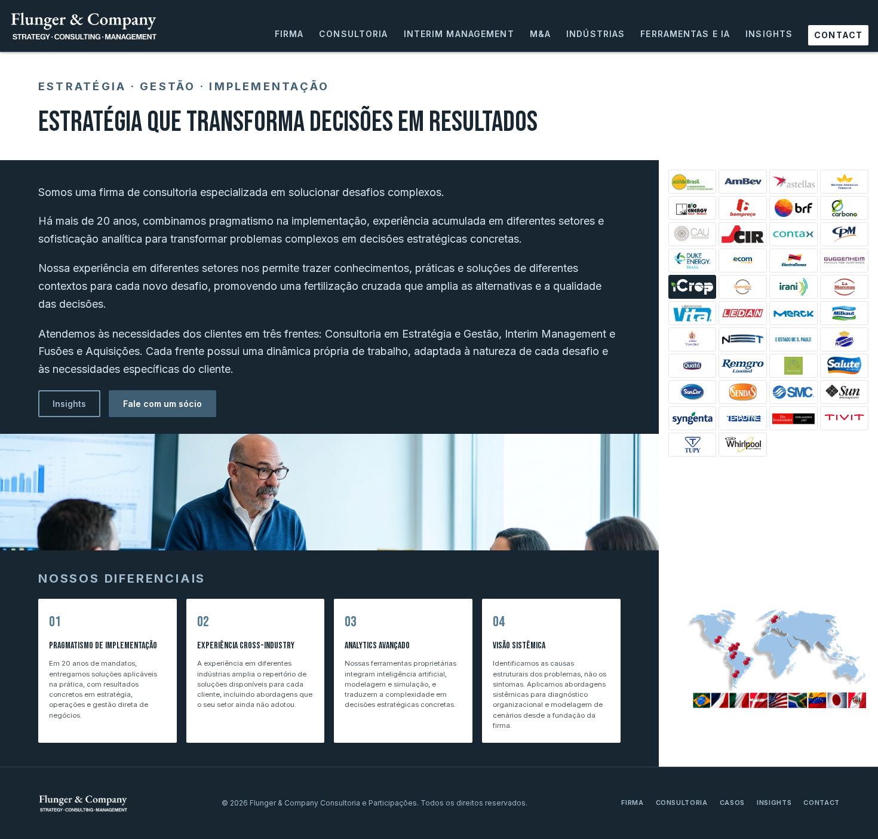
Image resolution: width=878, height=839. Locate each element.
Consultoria (353, 34)
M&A (540, 34)
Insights (769, 34)
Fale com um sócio (162, 404)
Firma (289, 34)
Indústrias (595, 34)
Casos (732, 802)
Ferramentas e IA (685, 34)
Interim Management (459, 34)
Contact (838, 35)
